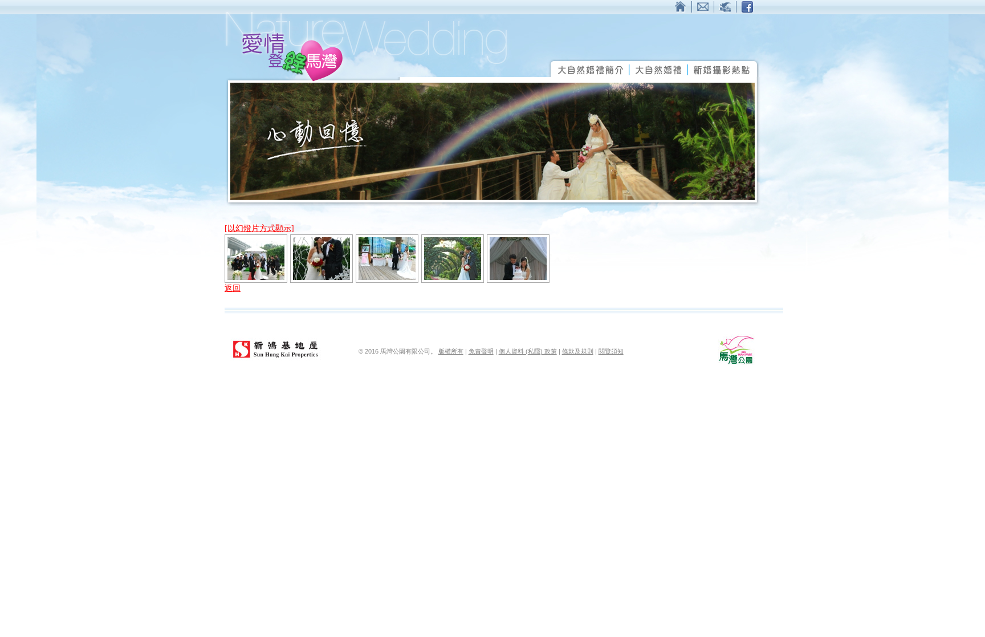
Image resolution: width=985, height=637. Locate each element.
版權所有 (450, 351)
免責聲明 (481, 351)
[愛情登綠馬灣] (367, 79)
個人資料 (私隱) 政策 (528, 351)
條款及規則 (577, 351)
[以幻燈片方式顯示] (259, 228)
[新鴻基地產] (275, 359)
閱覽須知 (611, 351)
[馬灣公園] (736, 362)
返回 (233, 288)
